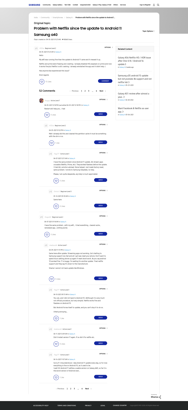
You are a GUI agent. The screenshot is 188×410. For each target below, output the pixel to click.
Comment (105, 81)
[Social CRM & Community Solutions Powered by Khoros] (156, 396)
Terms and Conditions (66, 406)
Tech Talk (68, 5)
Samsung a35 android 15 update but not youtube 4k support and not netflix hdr (135, 79)
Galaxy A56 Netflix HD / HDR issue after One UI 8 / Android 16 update (134, 61)
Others (115, 5)
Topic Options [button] (148, 31)
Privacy (88, 406)
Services (123, 5)
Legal (103, 406)
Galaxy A (58, 52)
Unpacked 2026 (85, 5)
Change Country (120, 405)
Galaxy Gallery (57, 5)
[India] (34, 5)
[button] (108, 47)
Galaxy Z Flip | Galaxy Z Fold (102, 5)
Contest (75, 5)
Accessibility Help (40, 406)
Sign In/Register (145, 5)
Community (47, 5)
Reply (101, 114)
